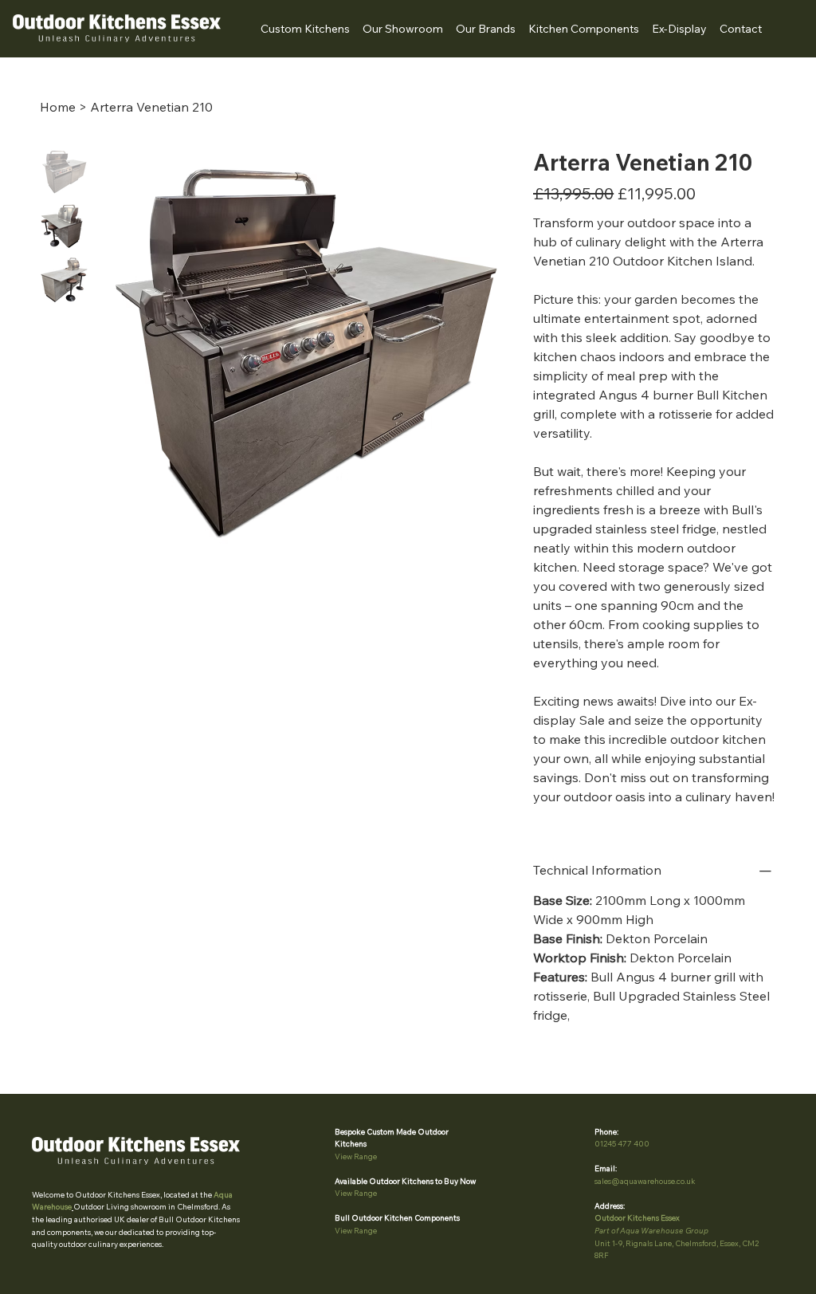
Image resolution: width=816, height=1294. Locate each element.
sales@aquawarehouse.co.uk (645, 1181)
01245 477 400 (621, 1143)
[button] (486, 29)
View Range (356, 1156)
